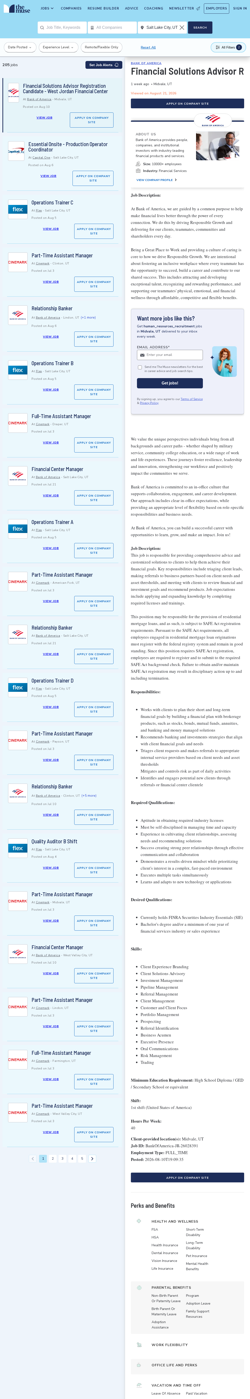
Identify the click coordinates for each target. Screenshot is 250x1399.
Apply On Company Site (92, 120)
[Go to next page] (92, 1159)
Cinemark (43, 263)
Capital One (41, 158)
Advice (131, 8)
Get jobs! (170, 383)
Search (200, 28)
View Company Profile (154, 180)
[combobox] (66, 27)
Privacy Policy (149, 403)
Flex (39, 210)
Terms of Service (192, 399)
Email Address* (153, 347)
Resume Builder (103, 8)
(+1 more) (88, 317)
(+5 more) (88, 795)
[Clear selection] (182, 27)
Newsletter (181, 8)
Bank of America (39, 99)
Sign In (240, 8)
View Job (44, 118)
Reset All (148, 47)
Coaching (153, 8)
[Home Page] (16, 9)
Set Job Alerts (101, 65)
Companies (71, 8)
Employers (216, 8)
